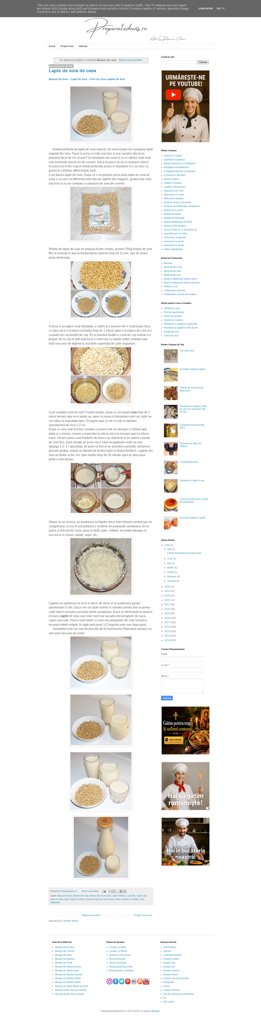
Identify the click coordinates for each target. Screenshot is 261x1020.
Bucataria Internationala (176, 167)
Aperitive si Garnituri (174, 159)
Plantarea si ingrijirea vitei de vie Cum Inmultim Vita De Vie (193, 409)
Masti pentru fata (172, 271)
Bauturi (92, 896)
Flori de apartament (174, 312)
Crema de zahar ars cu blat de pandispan (194, 500)
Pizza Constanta (117, 962)
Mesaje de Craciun (65, 951)
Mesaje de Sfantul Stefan (68, 978)
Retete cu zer (171, 286)
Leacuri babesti (171, 990)
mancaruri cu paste (174, 241)
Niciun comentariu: (90, 891)
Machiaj (168, 263)
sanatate (134, 899)
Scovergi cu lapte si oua (192, 480)
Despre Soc (169, 962)
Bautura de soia (65, 896)
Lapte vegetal (70, 899)
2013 (167, 640)
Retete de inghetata (174, 218)
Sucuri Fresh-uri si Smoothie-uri (180, 229)
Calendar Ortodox (172, 955)
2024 (167, 591)
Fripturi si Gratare (173, 183)
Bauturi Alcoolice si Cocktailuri (179, 163)
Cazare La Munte (118, 951)
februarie (172, 576)
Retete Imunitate (172, 214)
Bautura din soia (80, 896)
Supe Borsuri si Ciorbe (175, 233)
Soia (142, 899)
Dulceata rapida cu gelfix (192, 517)
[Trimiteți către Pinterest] (125, 891)
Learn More (205, 8)
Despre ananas (171, 970)
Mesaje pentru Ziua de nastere (71, 990)
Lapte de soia (56, 899)
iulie (169, 549)
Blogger (156, 1011)
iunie (170, 558)
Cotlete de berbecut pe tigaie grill (184, 553)
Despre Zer (169, 966)
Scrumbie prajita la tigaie (192, 369)
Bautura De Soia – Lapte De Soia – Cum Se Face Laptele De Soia (87, 79)
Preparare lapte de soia (96, 899)
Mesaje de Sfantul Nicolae (68, 974)
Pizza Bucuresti (117, 959)
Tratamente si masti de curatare (180, 294)
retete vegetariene (173, 249)
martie (170, 572)
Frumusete (106, 896)
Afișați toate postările (130, 60)
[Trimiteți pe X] (117, 891)
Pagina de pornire (91, 915)
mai (169, 563)
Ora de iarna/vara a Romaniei (178, 994)
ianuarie (171, 581)
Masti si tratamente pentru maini (180, 278)
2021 (167, 604)
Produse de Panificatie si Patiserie (181, 206)
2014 (167, 635)
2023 (167, 595)
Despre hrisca (170, 974)
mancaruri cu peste (174, 245)
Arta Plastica (169, 947)
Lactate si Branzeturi (174, 186)
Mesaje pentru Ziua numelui (69, 994)
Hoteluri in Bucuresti (119, 955)
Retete (111, 899)
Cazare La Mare (117, 947)
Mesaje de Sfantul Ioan (67, 970)
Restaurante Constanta (121, 970)
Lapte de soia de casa (72, 70)
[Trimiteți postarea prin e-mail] (103, 891)
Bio (98, 896)
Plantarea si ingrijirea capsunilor (181, 324)
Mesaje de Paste (63, 962)
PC (165, 998)
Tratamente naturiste (174, 290)
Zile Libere (168, 1001)
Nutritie (80, 899)
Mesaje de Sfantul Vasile (68, 982)
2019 (167, 613)
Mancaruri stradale (173, 198)
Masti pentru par (172, 274)
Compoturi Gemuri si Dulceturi (179, 171)
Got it (221, 8)
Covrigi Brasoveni (189, 462)
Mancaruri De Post (173, 190)
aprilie (170, 567)
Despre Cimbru (171, 959)
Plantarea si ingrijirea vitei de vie (181, 327)
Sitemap (83, 46)
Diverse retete (171, 179)
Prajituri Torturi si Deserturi (177, 202)
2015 (167, 631)
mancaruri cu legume (175, 237)
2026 (167, 545)
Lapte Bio (131, 896)
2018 (167, 618)
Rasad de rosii (171, 331)
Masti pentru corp (173, 267)
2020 (167, 609)
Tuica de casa (171, 335)
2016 (167, 626)
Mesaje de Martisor (65, 959)
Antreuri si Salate (173, 155)
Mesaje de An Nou (64, 947)
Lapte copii (141, 896)
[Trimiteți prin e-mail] (110, 891)
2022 (167, 600)
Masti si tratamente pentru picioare (182, 282)
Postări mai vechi (143, 915)
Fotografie (168, 982)
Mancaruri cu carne (174, 194)
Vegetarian (55, 902)
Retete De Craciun (173, 210)
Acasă (52, 46)
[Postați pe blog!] (114, 891)
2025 (167, 586)
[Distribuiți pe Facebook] (121, 891)
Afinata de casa (172, 308)
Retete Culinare (122, 899)
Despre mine (67, 46)
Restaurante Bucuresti (120, 966)
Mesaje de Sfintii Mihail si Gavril (71, 986)
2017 (167, 622)
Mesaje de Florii (63, 955)
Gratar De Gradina (173, 320)
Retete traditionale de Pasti (178, 222)
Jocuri (166, 986)
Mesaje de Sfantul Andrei (68, 966)
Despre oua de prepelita (176, 978)
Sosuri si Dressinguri (175, 225)
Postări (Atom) (71, 921)
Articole (167, 951)
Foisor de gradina (173, 316)
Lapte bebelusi (119, 896)
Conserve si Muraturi (175, 175)
